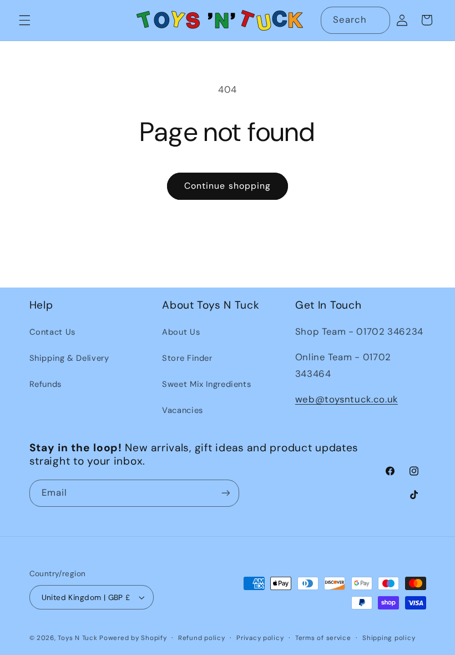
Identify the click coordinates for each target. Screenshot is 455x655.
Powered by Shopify (132, 638)
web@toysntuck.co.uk (346, 399)
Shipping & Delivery (69, 358)
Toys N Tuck (77, 638)
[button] (24, 20)
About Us (181, 331)
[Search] (376, 20)
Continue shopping (227, 186)
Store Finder (187, 358)
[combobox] (355, 20)
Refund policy (201, 638)
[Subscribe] (225, 493)
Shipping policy (388, 638)
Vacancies (182, 410)
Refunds (45, 384)
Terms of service (323, 638)
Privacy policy (260, 638)
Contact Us (52, 331)
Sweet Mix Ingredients (206, 384)
